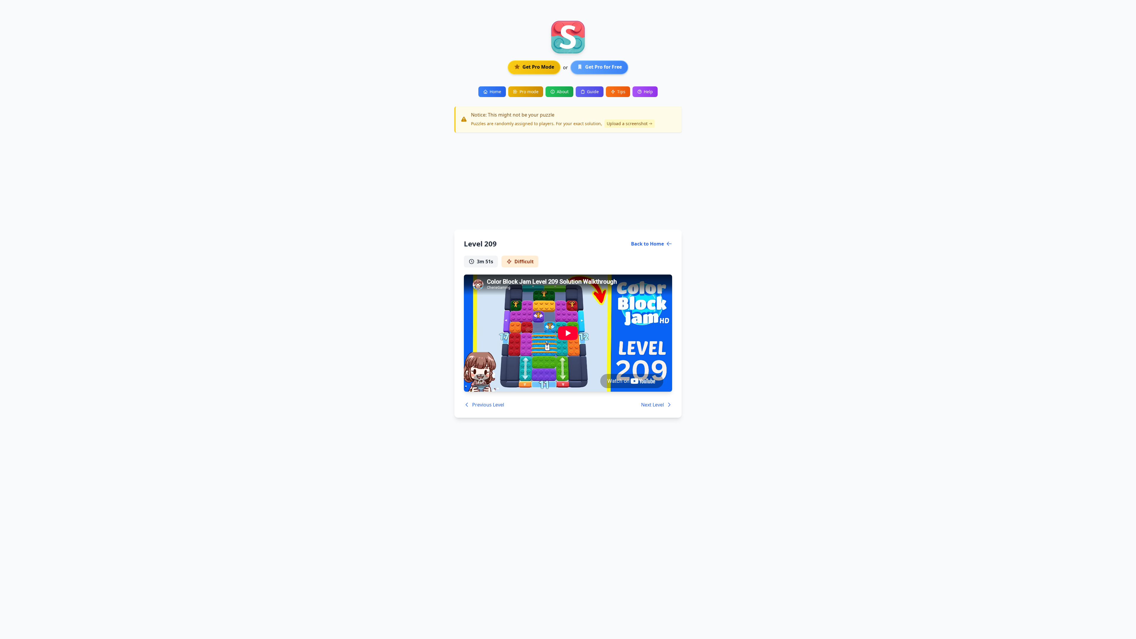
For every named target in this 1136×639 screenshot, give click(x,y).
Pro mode (528, 91)
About (563, 91)
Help (648, 91)
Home (495, 91)
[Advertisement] (568, 181)
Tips (621, 91)
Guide (593, 91)
